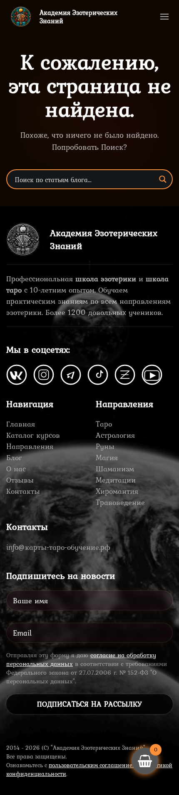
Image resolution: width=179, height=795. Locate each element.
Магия (107, 457)
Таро (104, 423)
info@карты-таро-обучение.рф (58, 547)
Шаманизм (115, 468)
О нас (16, 468)
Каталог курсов (33, 435)
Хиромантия (117, 491)
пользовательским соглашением (92, 765)
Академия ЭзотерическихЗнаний (78, 16)
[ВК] (16, 373)
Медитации (116, 479)
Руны (105, 446)
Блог (14, 457)
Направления (29, 446)
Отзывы (20, 479)
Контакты (23, 491)
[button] (164, 16)
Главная (20, 423)
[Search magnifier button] (163, 179)
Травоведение (120, 502)
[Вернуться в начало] (20, 16)
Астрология (115, 435)
